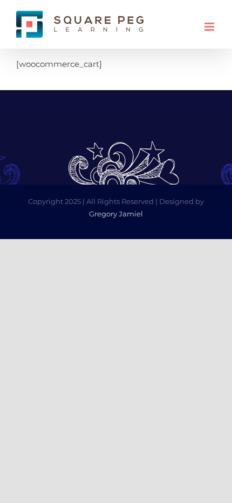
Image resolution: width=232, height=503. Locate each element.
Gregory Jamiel (116, 213)
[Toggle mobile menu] (210, 26)
